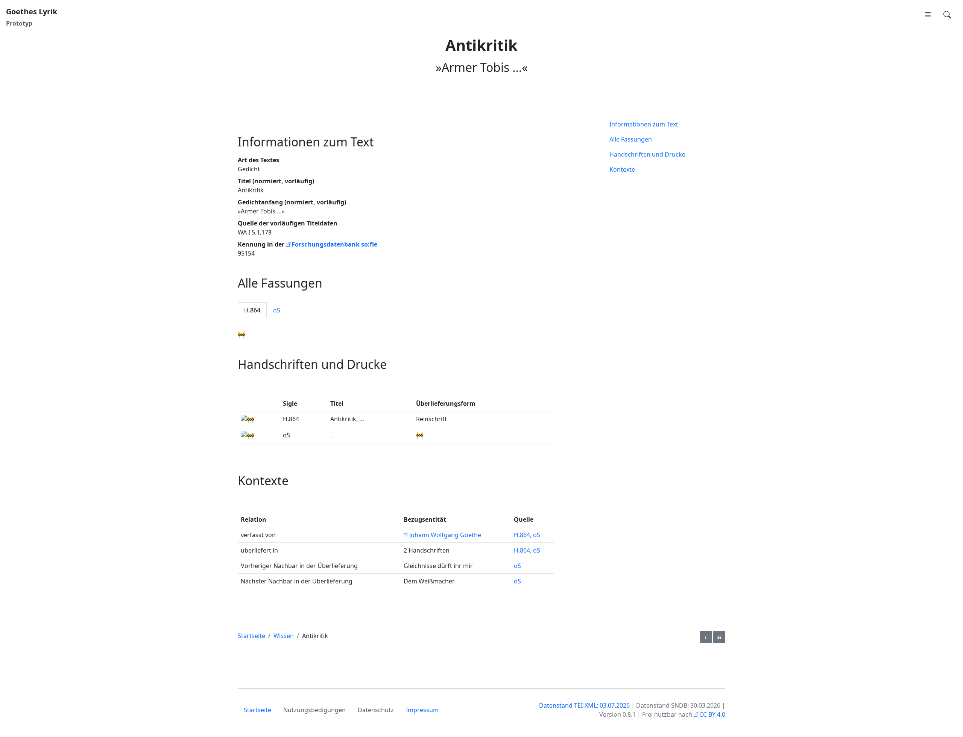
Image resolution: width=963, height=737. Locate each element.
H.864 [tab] (252, 310)
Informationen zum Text (643, 124)
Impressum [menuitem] (422, 710)
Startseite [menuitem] (257, 710)
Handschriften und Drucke (647, 154)
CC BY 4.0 (712, 714)
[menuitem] (927, 14)
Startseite (251, 636)
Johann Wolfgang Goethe (445, 535)
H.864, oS (527, 535)
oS (517, 566)
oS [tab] (276, 310)
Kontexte (622, 169)
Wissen (283, 636)
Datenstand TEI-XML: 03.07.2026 (584, 705)
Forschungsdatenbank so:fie (334, 244)
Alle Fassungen (630, 139)
